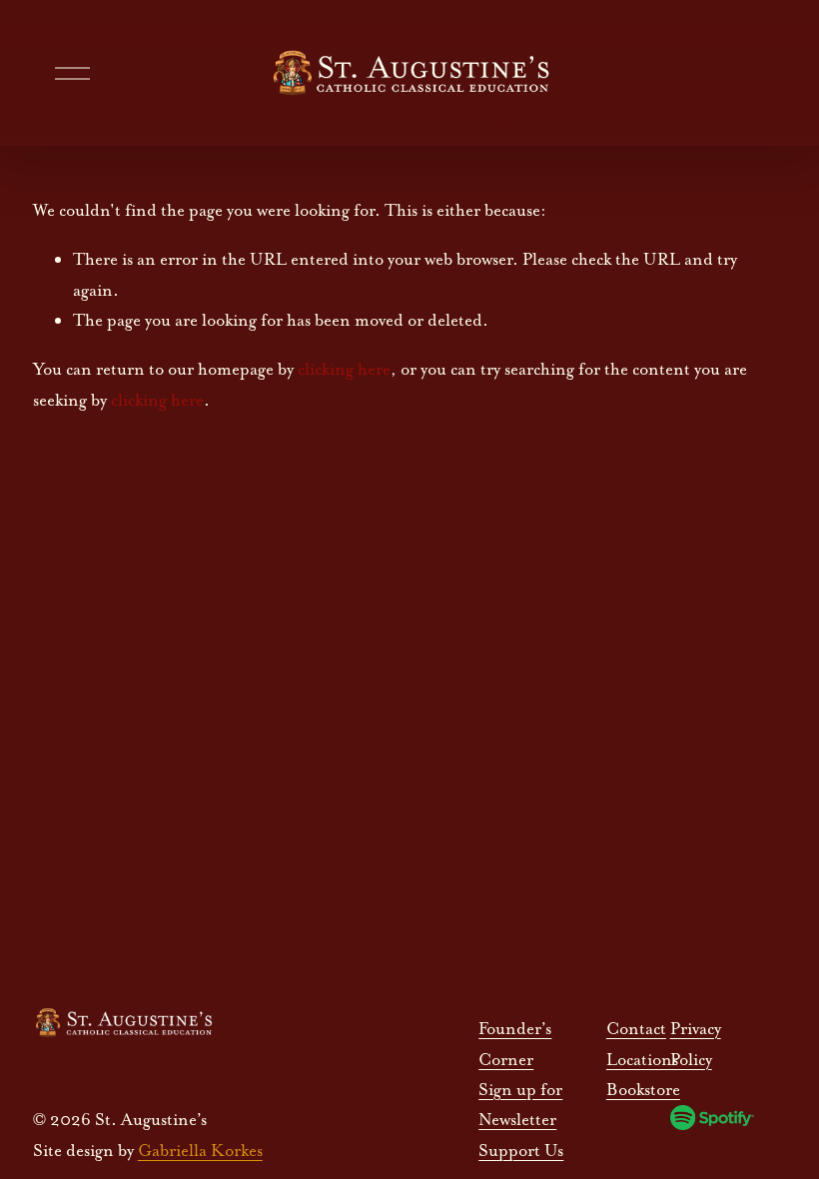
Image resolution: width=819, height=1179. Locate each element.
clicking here (344, 369)
